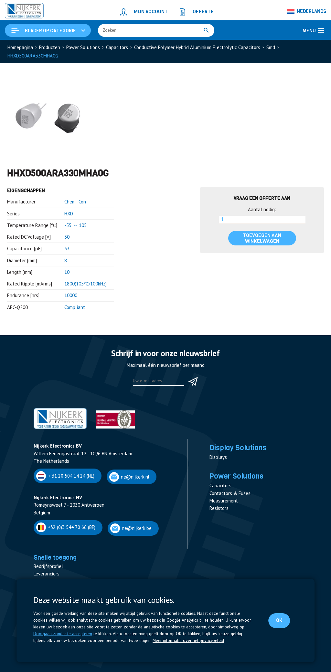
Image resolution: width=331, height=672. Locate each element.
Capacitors (117, 47)
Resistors (219, 508)
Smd (270, 47)
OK (279, 620)
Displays (218, 457)
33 (66, 248)
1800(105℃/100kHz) (85, 284)
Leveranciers (46, 574)
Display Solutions (237, 447)
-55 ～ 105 (75, 225)
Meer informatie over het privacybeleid (188, 640)
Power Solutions (83, 47)
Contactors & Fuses (230, 493)
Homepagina (20, 47)
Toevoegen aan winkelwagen (262, 238)
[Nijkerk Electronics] (24, 11)
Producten (49, 47)
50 (66, 237)
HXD (68, 214)
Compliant (74, 307)
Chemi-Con (75, 202)
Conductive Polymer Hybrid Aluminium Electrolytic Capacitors (197, 47)
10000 (70, 295)
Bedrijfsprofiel (48, 566)
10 (66, 272)
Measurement (223, 501)
